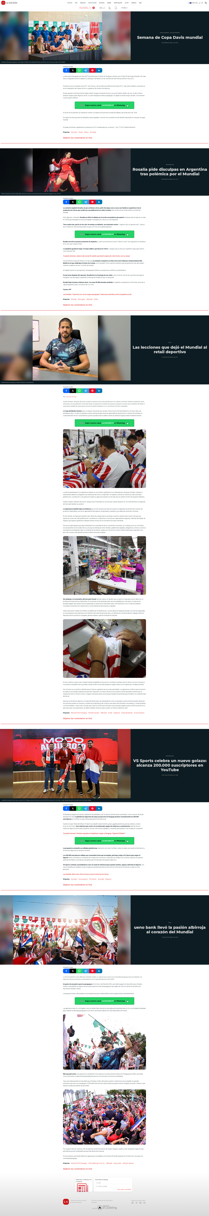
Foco (169, 342)
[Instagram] (140, 1202)
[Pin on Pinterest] (92, 70)
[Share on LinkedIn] (99, 70)
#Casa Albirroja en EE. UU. (96, 1163)
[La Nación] (9, 3)
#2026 (96, 299)
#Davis (86, 132)
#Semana (74, 132)
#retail (110, 713)
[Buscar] (206, 3)
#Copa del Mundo (127, 713)
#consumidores (139, 713)
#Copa (80, 132)
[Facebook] (132, 1202)
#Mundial (89, 299)
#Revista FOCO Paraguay (79, 713)
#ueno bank (117, 1163)
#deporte (108, 879)
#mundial (93, 132)
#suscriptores (83, 879)
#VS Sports (92, 879)
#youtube (74, 879)
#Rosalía (73, 299)
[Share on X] (73, 70)
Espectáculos (170, 164)
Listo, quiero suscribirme (124, 1189)
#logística (116, 713)
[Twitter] (136, 1202)
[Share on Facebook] (66, 70)
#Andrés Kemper (93, 713)
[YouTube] (144, 1202)
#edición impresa (128, 1163)
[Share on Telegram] (86, 70)
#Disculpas (81, 299)
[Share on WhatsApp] (79, 70)
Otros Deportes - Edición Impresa (170, 32)
